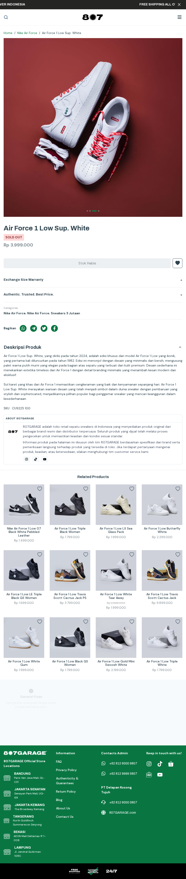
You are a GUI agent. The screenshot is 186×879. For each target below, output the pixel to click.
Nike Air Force (27, 33)
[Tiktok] (35, 459)
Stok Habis (87, 263)
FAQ (59, 761)
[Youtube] (44, 459)
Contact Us (64, 817)
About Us (63, 808)
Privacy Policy (66, 770)
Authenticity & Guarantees (67, 780)
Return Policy (66, 791)
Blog (59, 800)
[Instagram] (26, 459)
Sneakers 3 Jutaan (65, 313)
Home (8, 33)
